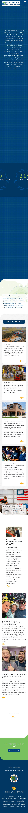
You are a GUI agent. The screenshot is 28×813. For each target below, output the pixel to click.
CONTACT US (14, 750)
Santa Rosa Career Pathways (14, 770)
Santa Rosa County (14, 767)
